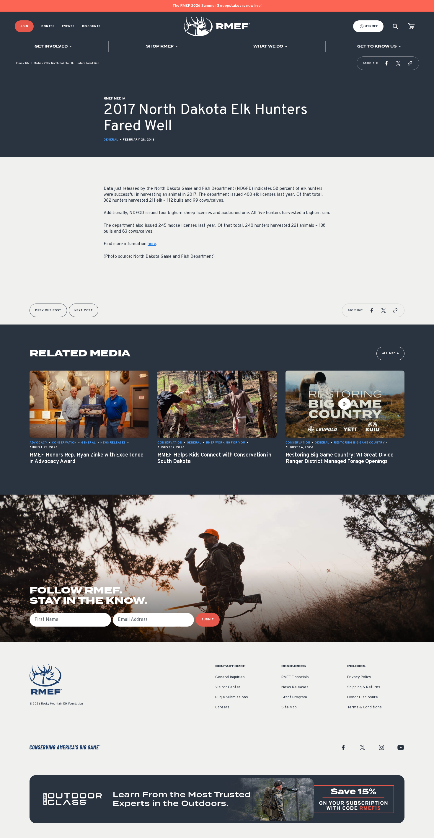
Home (18, 63)
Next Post (83, 310)
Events (68, 26)
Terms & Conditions (364, 707)
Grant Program (294, 697)
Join (24, 26)
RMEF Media (33, 63)
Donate (47, 26)
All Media (390, 354)
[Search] (395, 26)
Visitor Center (227, 687)
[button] (386, 63)
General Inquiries (230, 677)
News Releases (295, 687)
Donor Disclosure (362, 697)
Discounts (91, 26)
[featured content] (217, 799)
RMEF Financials (295, 677)
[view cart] (411, 26)
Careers (222, 707)
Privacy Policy (359, 677)
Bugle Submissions (231, 697)
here (152, 244)
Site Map (289, 707)
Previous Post (48, 310)
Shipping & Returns (363, 687)
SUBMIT (208, 620)
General (111, 140)
